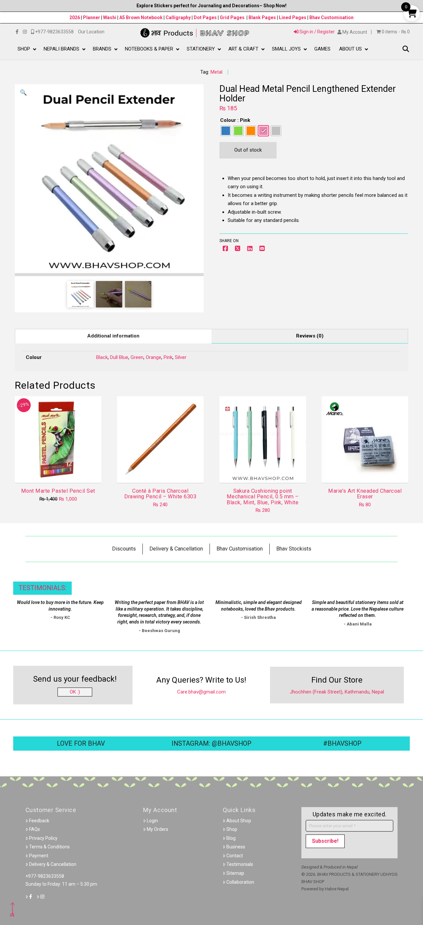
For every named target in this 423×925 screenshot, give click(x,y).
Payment (38, 855)
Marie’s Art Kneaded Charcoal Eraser (365, 494)
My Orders (157, 829)
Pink (168, 357)
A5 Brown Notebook (141, 17)
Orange (153, 357)
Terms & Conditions (49, 846)
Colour (228, 120)
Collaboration (240, 882)
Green (137, 357)
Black (102, 357)
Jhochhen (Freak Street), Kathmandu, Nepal (337, 692)
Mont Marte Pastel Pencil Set (58, 491)
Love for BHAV (81, 743)
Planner (91, 17)
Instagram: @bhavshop (211, 743)
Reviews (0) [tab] (310, 336)
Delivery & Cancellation (52, 864)
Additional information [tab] (113, 336)
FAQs (34, 829)
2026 (74, 17)
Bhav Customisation (331, 17)
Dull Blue (119, 357)
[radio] (226, 131)
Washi (109, 17)
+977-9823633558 (44, 876)
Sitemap (235, 873)
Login (152, 820)
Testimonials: (42, 588)
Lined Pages (293, 17)
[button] (406, 49)
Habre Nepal (337, 888)
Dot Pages (205, 17)
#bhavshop (342, 743)
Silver (180, 357)
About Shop (238, 820)
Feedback (39, 820)
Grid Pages (232, 17)
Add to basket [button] (60, 472)
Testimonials (239, 864)
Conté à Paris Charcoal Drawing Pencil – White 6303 (160, 494)
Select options (264, 472)
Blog (231, 838)
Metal (216, 72)
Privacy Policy (43, 838)
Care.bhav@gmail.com (201, 692)
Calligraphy (179, 17)
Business (235, 846)
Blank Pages (262, 17)
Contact (234, 855)
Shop (231, 829)
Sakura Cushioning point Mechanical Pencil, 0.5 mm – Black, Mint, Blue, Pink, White (263, 497)
